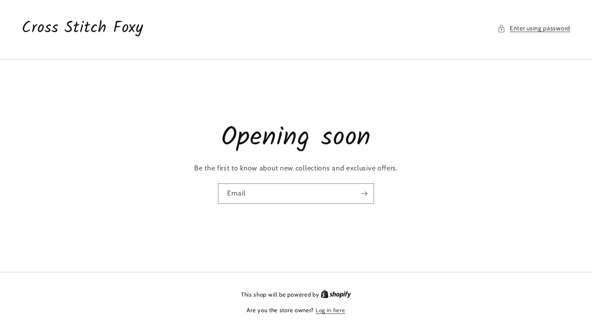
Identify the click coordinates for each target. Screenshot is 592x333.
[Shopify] (336, 294)
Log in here (330, 310)
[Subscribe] (364, 193)
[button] (534, 28)
